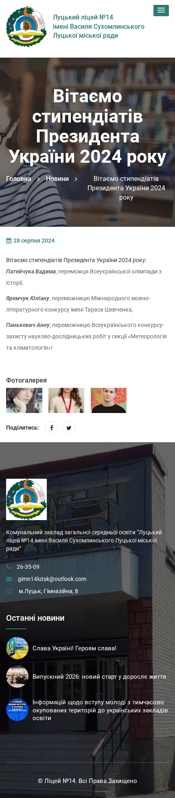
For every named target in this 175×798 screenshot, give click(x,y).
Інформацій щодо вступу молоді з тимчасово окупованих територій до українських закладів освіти (100, 710)
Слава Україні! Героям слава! (74, 648)
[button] (161, 10)
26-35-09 (28, 567)
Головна (18, 179)
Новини (57, 179)
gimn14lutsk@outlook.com (52, 579)
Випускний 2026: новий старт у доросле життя (99, 676)
